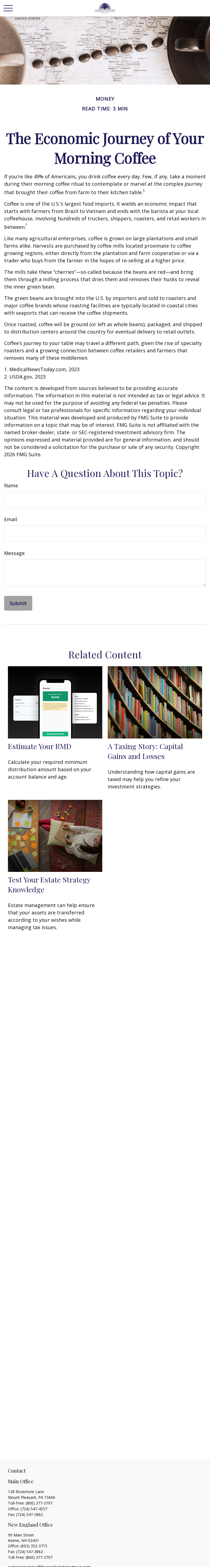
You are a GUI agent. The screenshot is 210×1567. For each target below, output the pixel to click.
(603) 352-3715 (34, 1545)
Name (11, 485)
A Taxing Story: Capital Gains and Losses (145, 751)
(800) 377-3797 (39, 1503)
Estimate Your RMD (39, 746)
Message (14, 553)
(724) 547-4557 (34, 1508)
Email (10, 519)
